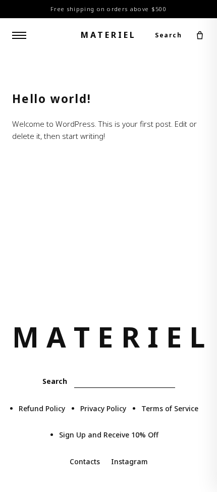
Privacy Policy (103, 408)
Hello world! (51, 99)
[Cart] (200, 35)
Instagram (129, 461)
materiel (108, 34)
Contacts (85, 461)
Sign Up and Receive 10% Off (108, 434)
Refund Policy (42, 408)
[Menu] (19, 35)
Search (168, 35)
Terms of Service (169, 408)
